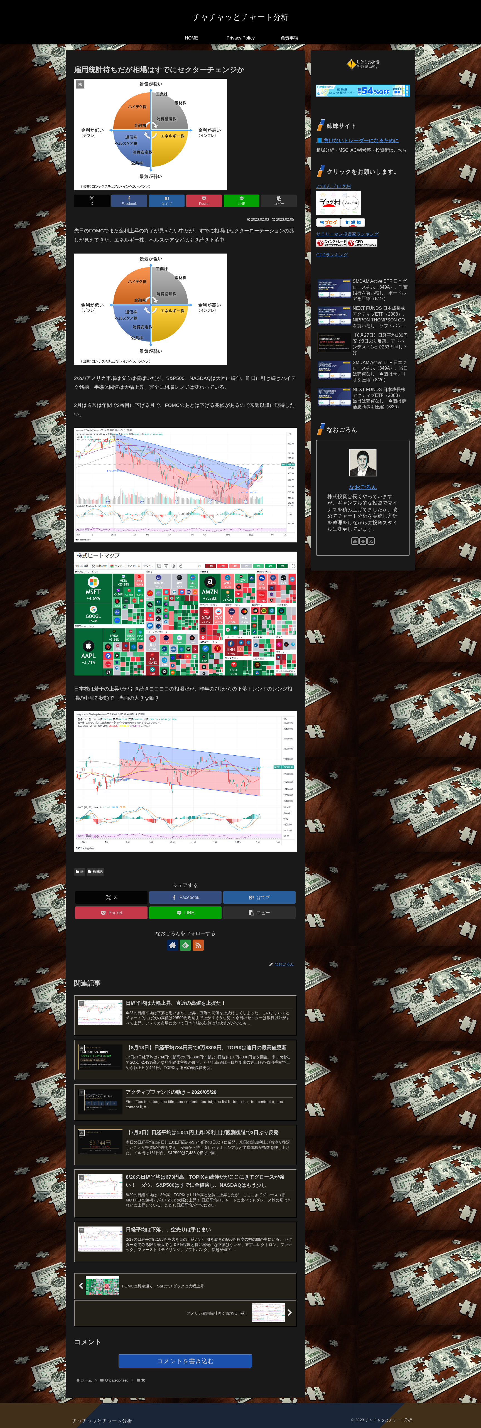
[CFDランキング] (362, 246)
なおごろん (363, 487)
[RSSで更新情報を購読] (198, 945)
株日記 (98, 872)
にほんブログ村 (333, 186)
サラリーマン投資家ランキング (347, 234)
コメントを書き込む (185, 1361)
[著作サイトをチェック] (172, 945)
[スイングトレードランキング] (331, 246)
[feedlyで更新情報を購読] (185, 945)
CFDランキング (332, 254)
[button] (279, 201)
